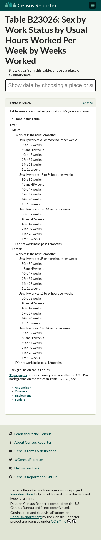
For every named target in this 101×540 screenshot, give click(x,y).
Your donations (22, 494)
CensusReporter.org (26, 517)
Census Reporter (37, 5)
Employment (23, 395)
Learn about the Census (32, 434)
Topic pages (18, 375)
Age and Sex (23, 387)
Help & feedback (27, 468)
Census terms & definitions (35, 451)
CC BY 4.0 (58, 521)
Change (88, 102)
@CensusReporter (28, 459)
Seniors (20, 399)
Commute (21, 391)
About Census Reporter (32, 442)
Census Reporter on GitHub (36, 477)
